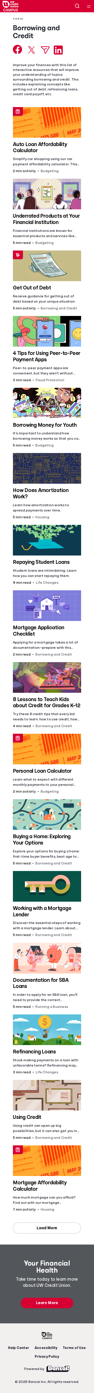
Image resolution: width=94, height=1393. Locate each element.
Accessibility (46, 1348)
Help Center (18, 1348)
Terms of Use (74, 1348)
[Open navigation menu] (89, 6)
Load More (47, 1228)
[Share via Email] (45, 50)
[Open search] (77, 6)
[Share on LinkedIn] (58, 50)
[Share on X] (31, 50)
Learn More (47, 1303)
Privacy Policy (47, 1356)
